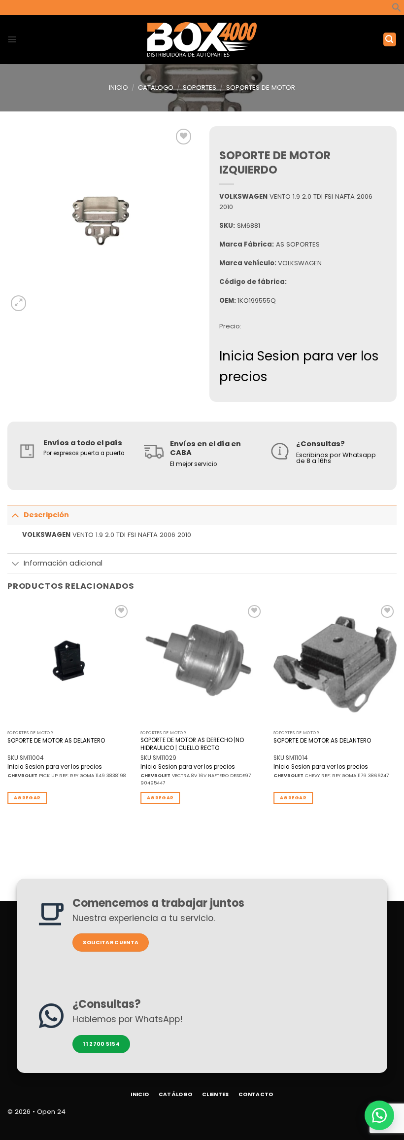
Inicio (118, 87)
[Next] (396, 711)
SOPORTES (199, 87)
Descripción (46, 515)
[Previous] (7, 711)
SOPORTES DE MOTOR (260, 87)
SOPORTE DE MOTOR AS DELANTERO (56, 741)
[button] (397, 10)
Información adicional (63, 563)
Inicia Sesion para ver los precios (54, 767)
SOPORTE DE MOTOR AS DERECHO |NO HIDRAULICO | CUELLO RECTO (192, 744)
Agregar (27, 797)
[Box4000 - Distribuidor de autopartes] (202, 39)
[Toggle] (15, 515)
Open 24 (51, 1111)
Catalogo (155, 87)
